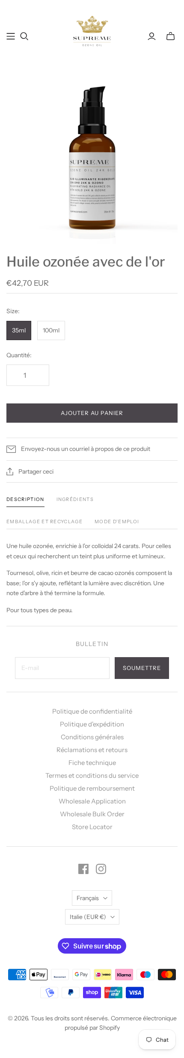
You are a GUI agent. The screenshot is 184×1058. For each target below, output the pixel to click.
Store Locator (92, 827)
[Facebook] (83, 869)
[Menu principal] (10, 36)
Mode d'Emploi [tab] (117, 522)
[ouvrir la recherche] (24, 36)
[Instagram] (101, 869)
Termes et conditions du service (92, 775)
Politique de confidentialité (92, 711)
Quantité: (19, 355)
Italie (88, 917)
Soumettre (142, 667)
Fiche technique (92, 763)
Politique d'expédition (92, 724)
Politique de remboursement (92, 788)
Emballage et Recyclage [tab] (44, 522)
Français (88, 898)
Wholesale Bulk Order (92, 814)
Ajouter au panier (92, 412)
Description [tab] (25, 499)
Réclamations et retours (92, 750)
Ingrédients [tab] (75, 499)
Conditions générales (92, 737)
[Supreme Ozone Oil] (92, 30)
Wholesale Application (92, 801)
